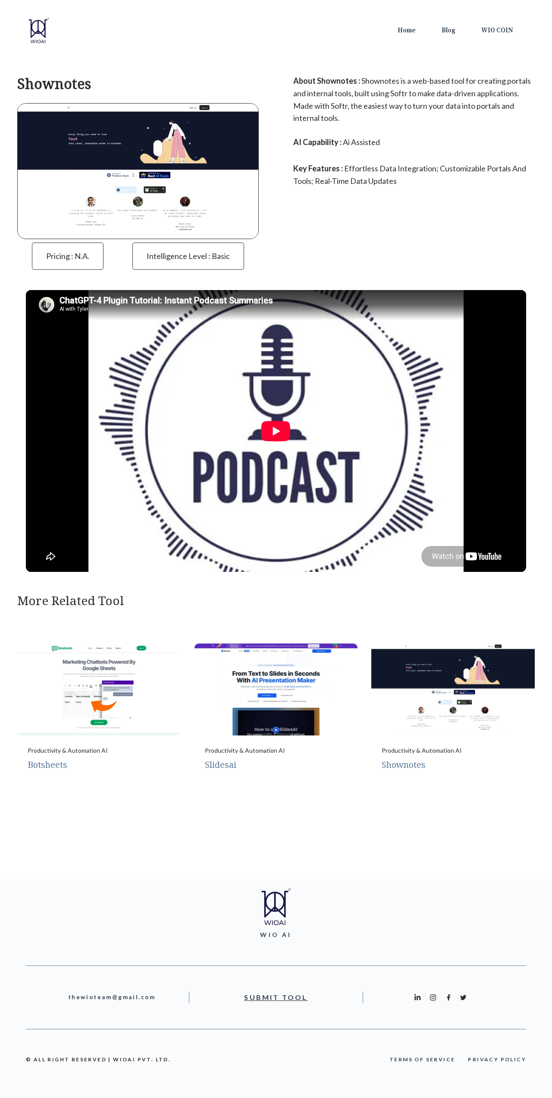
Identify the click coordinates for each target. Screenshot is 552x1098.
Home (407, 30)
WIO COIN (497, 30)
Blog (448, 30)
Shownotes (404, 764)
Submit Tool (275, 997)
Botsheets (47, 764)
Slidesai (220, 764)
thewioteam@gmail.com (112, 997)
